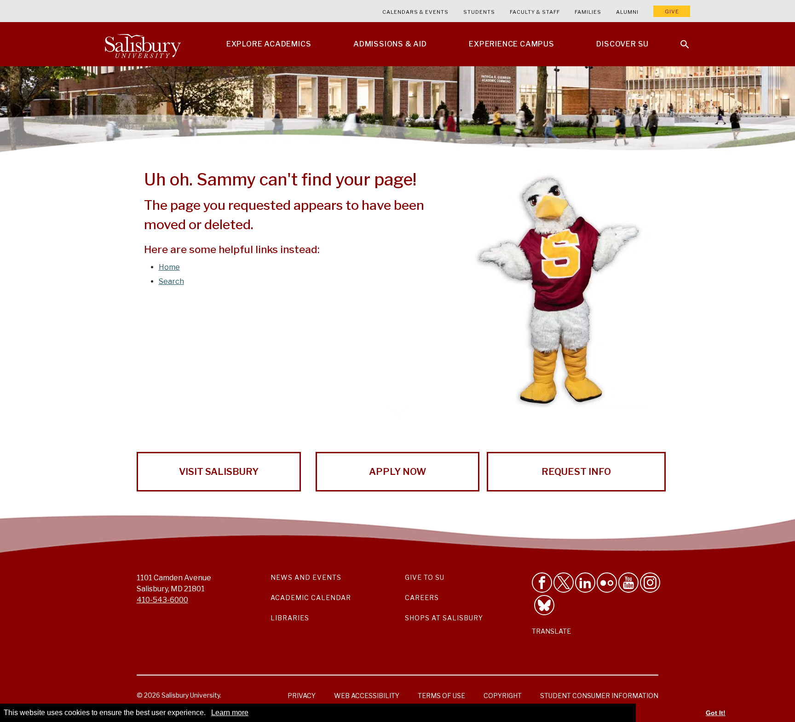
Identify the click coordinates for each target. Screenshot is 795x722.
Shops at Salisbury (444, 618)
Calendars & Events (415, 12)
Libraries (290, 618)
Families (588, 12)
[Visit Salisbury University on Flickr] (607, 582)
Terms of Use (441, 695)
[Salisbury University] (142, 44)
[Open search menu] (679, 39)
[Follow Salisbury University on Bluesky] (544, 605)
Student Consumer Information (599, 695)
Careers (422, 597)
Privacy (302, 695)
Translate (551, 631)
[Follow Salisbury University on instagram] (650, 582)
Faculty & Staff (535, 12)
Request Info (576, 471)
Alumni (627, 12)
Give (672, 11)
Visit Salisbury (219, 471)
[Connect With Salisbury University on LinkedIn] (585, 582)
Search (171, 281)
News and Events (306, 577)
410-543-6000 (162, 599)
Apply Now (397, 471)
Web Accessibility (366, 695)
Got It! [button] (716, 712)
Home (169, 267)
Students (479, 12)
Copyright (503, 695)
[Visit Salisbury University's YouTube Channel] (628, 582)
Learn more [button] (229, 712)
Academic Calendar (311, 597)
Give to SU (424, 577)
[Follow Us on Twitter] (563, 582)
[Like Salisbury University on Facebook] (542, 582)
